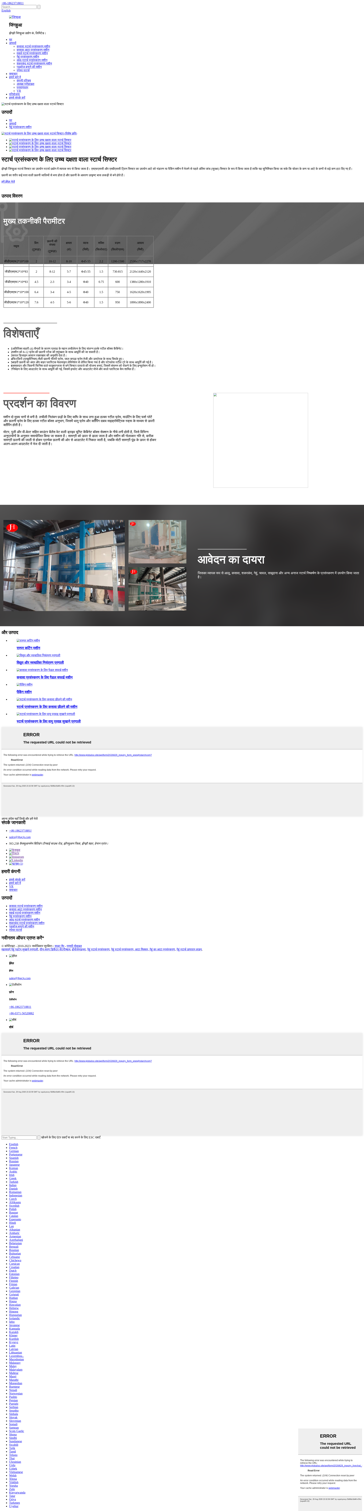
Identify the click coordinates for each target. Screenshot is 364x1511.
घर (10, 39)
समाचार (13, 73)
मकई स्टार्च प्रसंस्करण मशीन (32, 53)
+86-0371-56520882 (21, 1013)
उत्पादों (12, 43)
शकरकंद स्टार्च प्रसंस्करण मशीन (34, 63)
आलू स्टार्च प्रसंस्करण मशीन (32, 60)
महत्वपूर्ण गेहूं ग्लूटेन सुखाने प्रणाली (20, 949)
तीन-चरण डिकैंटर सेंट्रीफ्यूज (55, 949)
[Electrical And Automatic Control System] (38, 655)
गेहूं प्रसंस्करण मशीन (28, 56)
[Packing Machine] (24, 684)
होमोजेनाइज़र (79, 949)
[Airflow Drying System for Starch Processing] (46, 714)
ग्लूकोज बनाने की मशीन (29, 66)
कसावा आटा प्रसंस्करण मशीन (33, 49)
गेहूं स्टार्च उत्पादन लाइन (189, 949)
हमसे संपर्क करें (17, 97)
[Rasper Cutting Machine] (28, 640)
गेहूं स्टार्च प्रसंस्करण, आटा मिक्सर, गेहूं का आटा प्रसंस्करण (143, 949)
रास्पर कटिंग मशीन (28, 648)
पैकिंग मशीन (24, 692)
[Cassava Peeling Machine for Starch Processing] (44, 699)
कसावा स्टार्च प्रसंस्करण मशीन (33, 46)
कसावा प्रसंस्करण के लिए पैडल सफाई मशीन (45, 677)
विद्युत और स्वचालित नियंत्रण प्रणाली (40, 663)
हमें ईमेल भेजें (8, 181)
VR (19, 90)
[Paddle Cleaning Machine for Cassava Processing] (42, 670)
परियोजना (14, 94)
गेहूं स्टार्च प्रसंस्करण (98, 949)
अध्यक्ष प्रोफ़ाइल (25, 84)
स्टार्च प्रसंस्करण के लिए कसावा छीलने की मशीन (47, 707)
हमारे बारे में (15, 77)
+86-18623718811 (13, 3)
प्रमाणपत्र (22, 87)
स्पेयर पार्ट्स (23, 70)
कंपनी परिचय (24, 80)
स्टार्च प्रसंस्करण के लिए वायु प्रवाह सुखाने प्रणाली (49, 721)
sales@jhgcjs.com (20, 837)
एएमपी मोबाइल (74, 946)
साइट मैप (59, 946)
